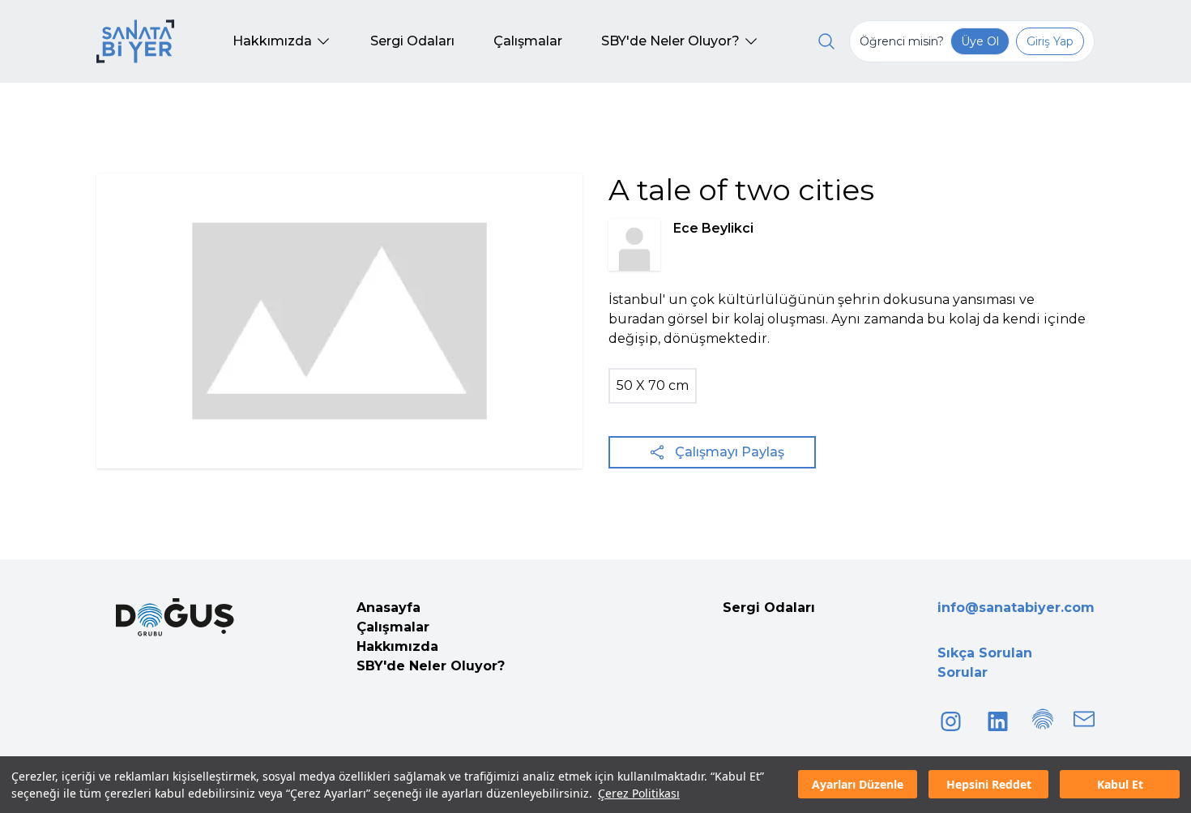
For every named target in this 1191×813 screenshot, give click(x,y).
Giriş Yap (1050, 41)
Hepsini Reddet (988, 785)
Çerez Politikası (639, 793)
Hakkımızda (397, 646)
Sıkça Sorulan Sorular (984, 662)
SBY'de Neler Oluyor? (430, 666)
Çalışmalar (392, 627)
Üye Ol (980, 41)
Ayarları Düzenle (857, 785)
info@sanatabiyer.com (1016, 607)
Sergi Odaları (769, 607)
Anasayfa (388, 607)
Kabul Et (1120, 785)
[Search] (826, 41)
